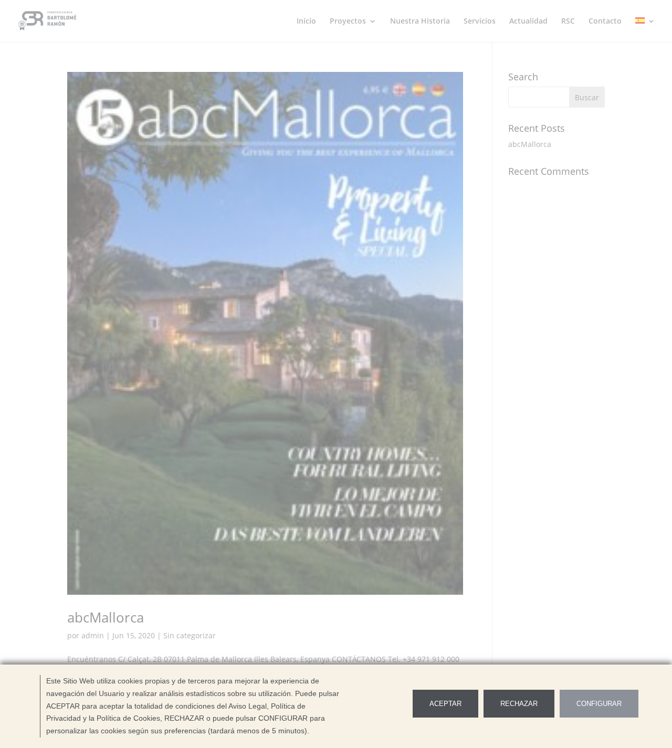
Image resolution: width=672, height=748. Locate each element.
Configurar (599, 704)
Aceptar (445, 704)
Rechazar (519, 704)
